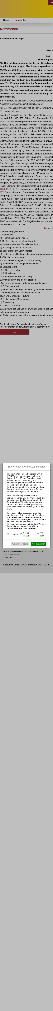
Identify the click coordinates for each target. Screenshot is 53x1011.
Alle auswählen (38, 544)
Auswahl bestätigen (20, 544)
